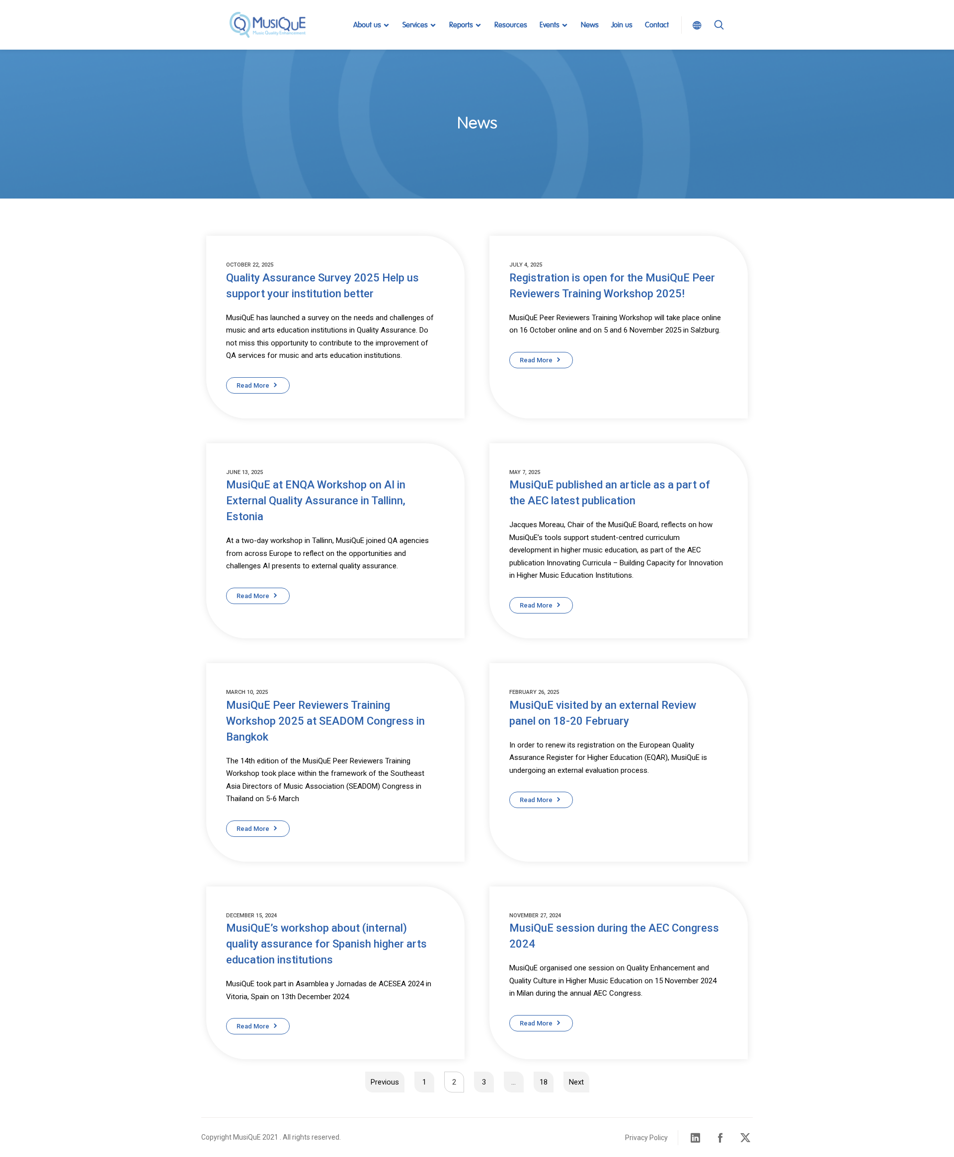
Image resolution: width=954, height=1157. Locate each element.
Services (415, 25)
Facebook (720, 1137)
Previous (385, 1082)
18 (544, 1082)
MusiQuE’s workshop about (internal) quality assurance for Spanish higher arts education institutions (326, 944)
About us (367, 25)
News (590, 25)
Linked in (695, 1137)
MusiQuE (267, 25)
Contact (657, 25)
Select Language (694, 24)
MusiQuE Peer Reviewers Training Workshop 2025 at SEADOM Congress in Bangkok (325, 721)
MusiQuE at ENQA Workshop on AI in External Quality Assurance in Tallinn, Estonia (315, 500)
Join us (622, 25)
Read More (253, 385)
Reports (461, 25)
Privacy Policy (646, 1138)
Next (576, 1082)
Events (549, 25)
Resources (510, 25)
